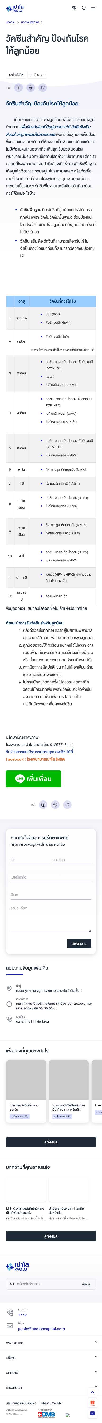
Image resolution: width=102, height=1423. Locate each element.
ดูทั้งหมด (51, 1142)
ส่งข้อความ (79, 943)
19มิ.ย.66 (37, 75)
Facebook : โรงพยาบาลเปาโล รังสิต (35, 759)
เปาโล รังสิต (16, 75)
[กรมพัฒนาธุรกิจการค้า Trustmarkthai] (68, 1415)
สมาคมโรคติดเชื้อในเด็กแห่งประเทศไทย (57, 608)
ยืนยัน (86, 1284)
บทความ (10, 22)
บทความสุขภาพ (30, 22)
